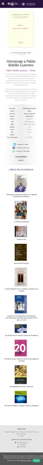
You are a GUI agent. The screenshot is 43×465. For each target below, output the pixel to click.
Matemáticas (29, 116)
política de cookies (26, 460)
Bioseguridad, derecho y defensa (21, 387)
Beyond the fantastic (21, 263)
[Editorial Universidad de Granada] (14, 4)
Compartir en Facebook (22, 148)
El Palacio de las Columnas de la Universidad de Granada (21, 360)
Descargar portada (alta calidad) (22, 53)
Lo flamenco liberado (21, 222)
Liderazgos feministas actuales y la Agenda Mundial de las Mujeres (21, 195)
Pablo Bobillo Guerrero (16, 70)
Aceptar (36, 461)
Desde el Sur (21, 239)
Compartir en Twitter (22, 144)
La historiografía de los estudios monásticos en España (21, 290)
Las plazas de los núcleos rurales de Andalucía (21, 335)
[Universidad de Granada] (28, 4)
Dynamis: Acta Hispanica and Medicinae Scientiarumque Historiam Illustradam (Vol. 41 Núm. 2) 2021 (21, 318)
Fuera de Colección (29, 113)
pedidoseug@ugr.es (22, 442)
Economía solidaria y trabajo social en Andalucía (21, 406)
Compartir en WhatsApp (22, 151)
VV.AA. (33, 70)
